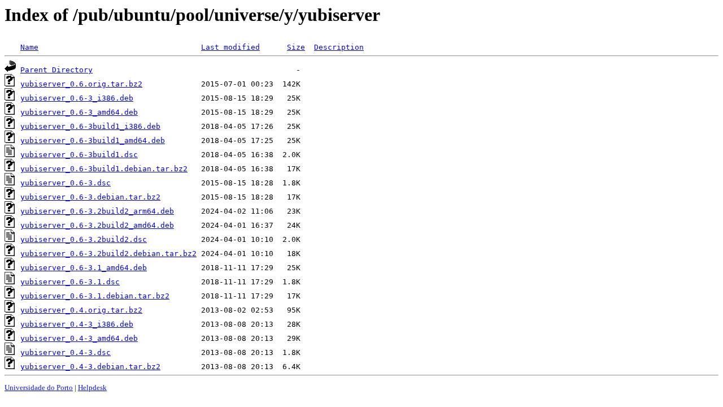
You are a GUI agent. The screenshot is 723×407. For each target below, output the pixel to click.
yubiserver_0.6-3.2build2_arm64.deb (97, 211)
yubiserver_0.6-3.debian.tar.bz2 (90, 197)
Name (29, 47)
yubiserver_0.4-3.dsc (65, 352)
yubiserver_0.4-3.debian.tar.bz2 (90, 366)
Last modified (230, 47)
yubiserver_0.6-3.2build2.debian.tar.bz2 (108, 253)
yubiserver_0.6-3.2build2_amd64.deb (97, 225)
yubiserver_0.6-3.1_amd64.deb (83, 267)
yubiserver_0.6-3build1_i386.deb (90, 126)
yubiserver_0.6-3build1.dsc (79, 154)
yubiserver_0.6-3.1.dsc (70, 282)
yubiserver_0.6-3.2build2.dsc (83, 239)
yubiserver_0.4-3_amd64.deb (79, 338)
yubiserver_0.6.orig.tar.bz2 (81, 84)
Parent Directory (56, 70)
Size (296, 47)
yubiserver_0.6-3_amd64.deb (79, 112)
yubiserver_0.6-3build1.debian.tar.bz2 (104, 168)
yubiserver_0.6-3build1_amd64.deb (92, 140)
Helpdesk (92, 387)
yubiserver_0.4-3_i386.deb (76, 324)
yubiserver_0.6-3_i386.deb (76, 98)
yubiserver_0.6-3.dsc (65, 183)
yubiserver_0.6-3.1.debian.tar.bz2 (94, 296)
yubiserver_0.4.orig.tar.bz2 (81, 310)
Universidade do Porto (39, 387)
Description (339, 47)
